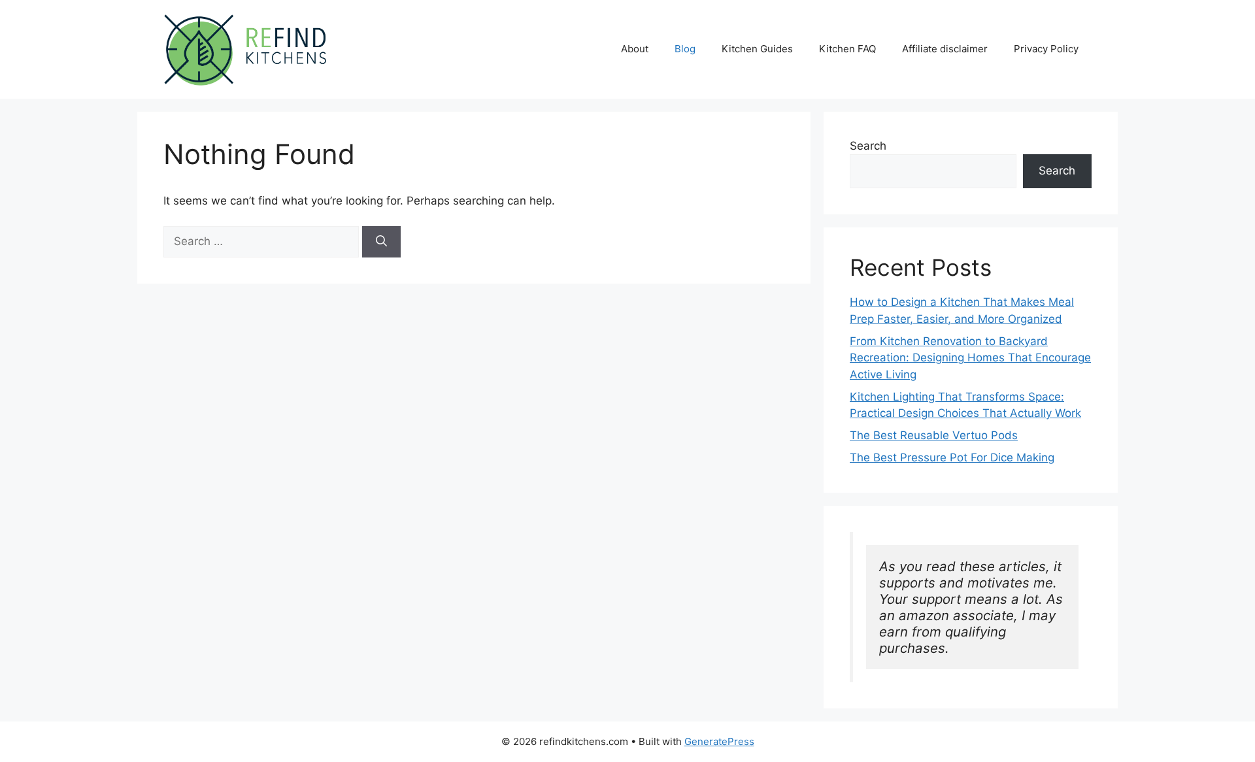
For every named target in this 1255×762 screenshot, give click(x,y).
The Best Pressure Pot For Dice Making (952, 457)
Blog (685, 48)
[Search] (381, 241)
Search (868, 145)
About (634, 48)
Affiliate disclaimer (945, 48)
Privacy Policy (1046, 48)
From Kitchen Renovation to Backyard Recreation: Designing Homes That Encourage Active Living (970, 358)
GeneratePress (719, 741)
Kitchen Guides (757, 48)
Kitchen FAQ (847, 48)
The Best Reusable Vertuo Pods (934, 435)
